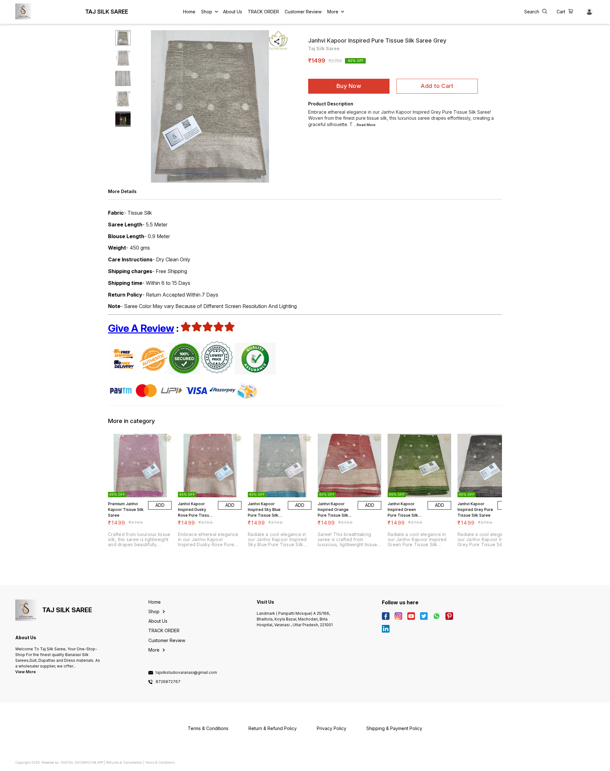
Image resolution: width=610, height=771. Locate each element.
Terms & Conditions (160, 762)
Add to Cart (437, 86)
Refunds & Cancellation (124, 762)
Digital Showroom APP (82, 762)
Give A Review (141, 328)
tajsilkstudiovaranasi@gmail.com (186, 672)
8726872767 (168, 682)
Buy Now (348, 86)
